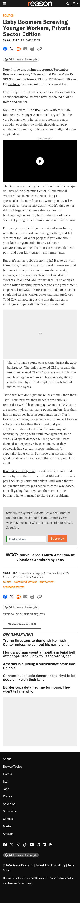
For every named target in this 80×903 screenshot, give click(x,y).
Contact (8, 819)
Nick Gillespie (11, 40)
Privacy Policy (58, 865)
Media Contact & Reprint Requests (24, 614)
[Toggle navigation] (4, 4)
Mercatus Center (35, 191)
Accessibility (42, 865)
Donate (7, 796)
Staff (6, 781)
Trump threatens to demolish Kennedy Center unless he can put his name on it (36, 642)
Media (7, 826)
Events (7, 774)
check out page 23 (39, 405)
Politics (8, 15)
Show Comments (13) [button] (23, 623)
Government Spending (25, 582)
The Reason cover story (19, 186)
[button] (75, 3)
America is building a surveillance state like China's (39, 665)
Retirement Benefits (13, 587)
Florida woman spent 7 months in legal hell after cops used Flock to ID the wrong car (39, 654)
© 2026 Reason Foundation (18, 865)
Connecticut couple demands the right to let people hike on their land (39, 677)
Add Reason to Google (22, 59)
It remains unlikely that (19, 471)
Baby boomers (47, 582)
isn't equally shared (50, 304)
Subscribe (57, 538)
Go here (14, 84)
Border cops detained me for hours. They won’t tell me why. (37, 689)
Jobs (6, 789)
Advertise (9, 804)
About (7, 759)
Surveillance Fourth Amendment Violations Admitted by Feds (40, 557)
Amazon (8, 834)
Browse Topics (12, 766)
